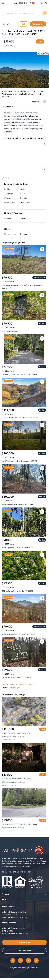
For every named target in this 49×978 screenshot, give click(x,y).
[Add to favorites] (4, 24)
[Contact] (46, 3)
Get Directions (24, 950)
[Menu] (3, 3)
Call (23, 24)
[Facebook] (12, 960)
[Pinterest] (36, 960)
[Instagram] (20, 960)
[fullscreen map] (45, 144)
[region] (24, 157)
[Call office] (42, 3)
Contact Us (24, 942)
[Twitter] (28, 960)
